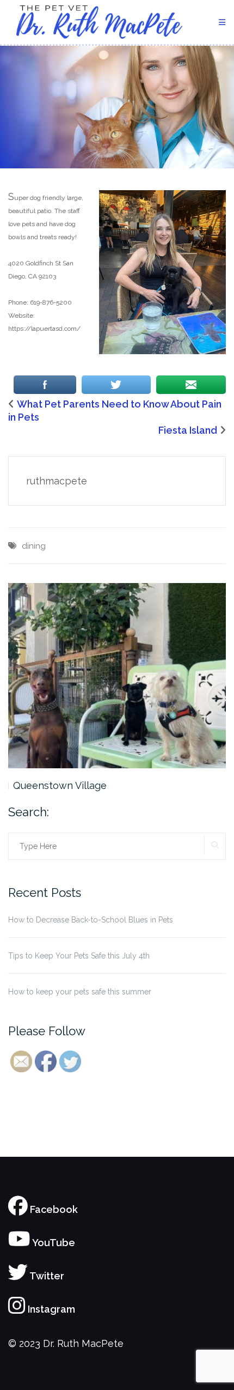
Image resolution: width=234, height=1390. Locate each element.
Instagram (50, 1309)
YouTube (52, 1242)
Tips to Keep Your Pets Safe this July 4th (79, 955)
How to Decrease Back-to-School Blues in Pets (90, 919)
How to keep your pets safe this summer (79, 991)
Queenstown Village (60, 785)
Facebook (53, 1209)
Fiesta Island (187, 430)
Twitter (46, 1276)
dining (34, 546)
